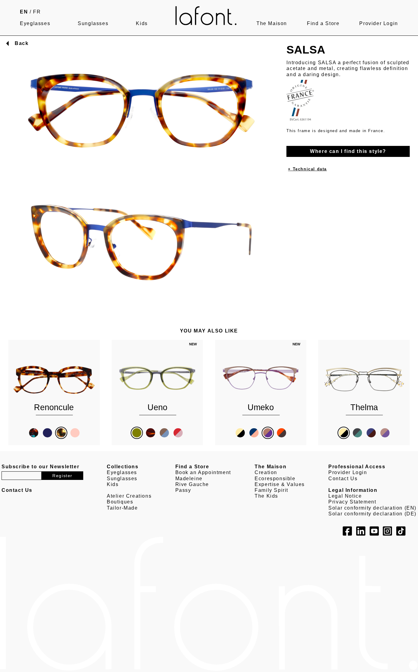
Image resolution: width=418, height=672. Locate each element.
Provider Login (378, 23)
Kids (141, 23)
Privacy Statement (352, 501)
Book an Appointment (203, 472)
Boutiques (120, 501)
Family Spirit (271, 490)
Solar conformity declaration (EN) (372, 507)
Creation (266, 472)
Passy (183, 490)
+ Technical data (307, 169)
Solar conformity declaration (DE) (372, 513)
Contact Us (342, 478)
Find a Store (323, 23)
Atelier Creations (129, 496)
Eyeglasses (35, 23)
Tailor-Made (122, 507)
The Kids (266, 496)
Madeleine (189, 478)
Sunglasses (93, 23)
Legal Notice (345, 496)
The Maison (271, 23)
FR (37, 11)
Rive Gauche (192, 484)
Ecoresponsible (275, 478)
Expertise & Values (280, 484)
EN (24, 11)
